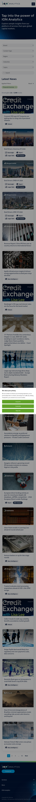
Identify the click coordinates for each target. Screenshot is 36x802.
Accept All (18, 401)
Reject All (18, 410)
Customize (18, 406)
